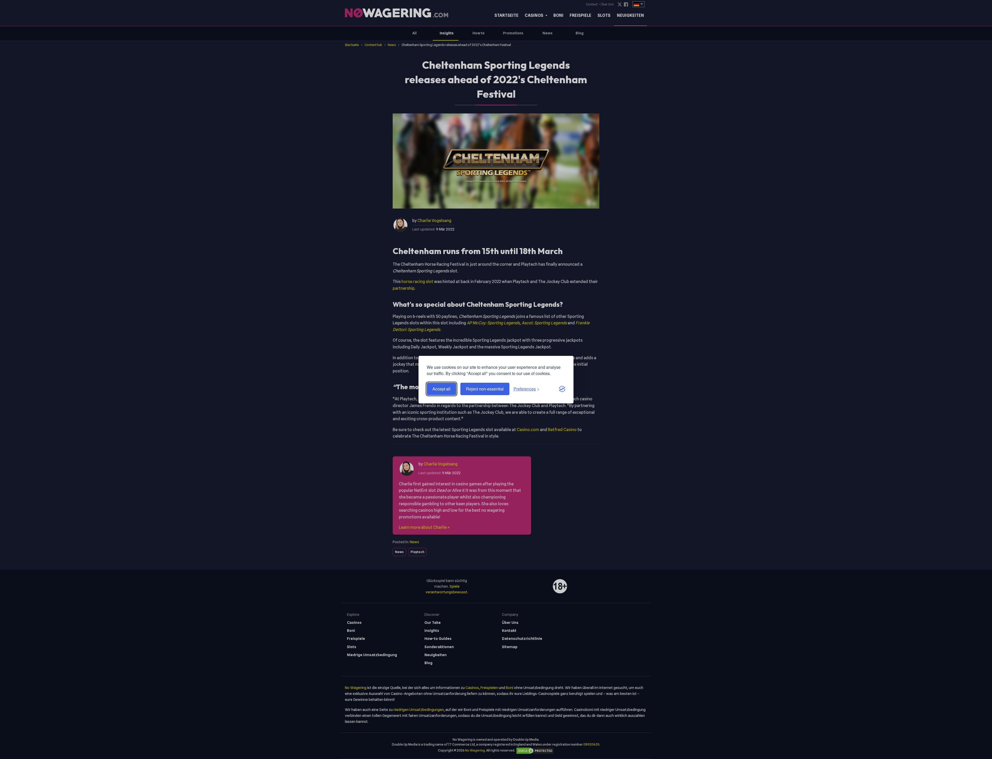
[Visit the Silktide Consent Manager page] (562, 389)
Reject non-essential (485, 389)
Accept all (441, 389)
